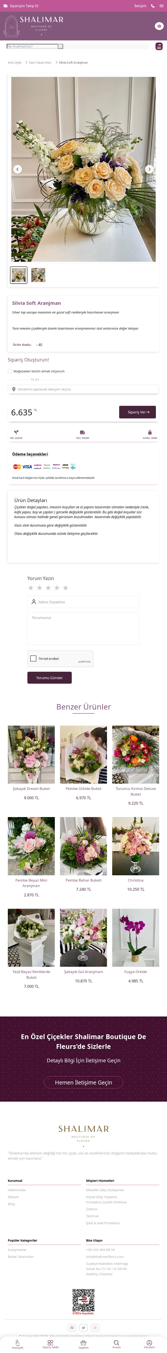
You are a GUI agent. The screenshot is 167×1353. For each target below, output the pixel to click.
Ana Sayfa (14, 62)
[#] (33, 26)
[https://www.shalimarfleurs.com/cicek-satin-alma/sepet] (159, 26)
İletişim (140, 5)
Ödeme (91, 1209)
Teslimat (92, 1216)
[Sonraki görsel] (149, 169)
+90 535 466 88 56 (100, 1249)
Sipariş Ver (137, 412)
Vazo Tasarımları (40, 62)
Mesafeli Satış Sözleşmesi (105, 1190)
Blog (11, 1204)
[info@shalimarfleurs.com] (161, 5)
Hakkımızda (16, 1190)
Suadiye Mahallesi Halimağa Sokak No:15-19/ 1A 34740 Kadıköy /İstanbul (107, 1268)
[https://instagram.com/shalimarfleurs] (95, 1327)
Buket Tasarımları (21, 1256)
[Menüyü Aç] (159, 46)
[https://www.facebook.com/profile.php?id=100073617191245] (72, 1327)
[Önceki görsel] (17, 169)
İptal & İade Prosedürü (103, 1223)
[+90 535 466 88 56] (153, 5)
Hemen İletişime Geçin (83, 1082)
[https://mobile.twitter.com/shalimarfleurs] (83, 1327)
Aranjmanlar (17, 1249)
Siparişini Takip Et (24, 5)
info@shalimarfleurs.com (105, 1256)
